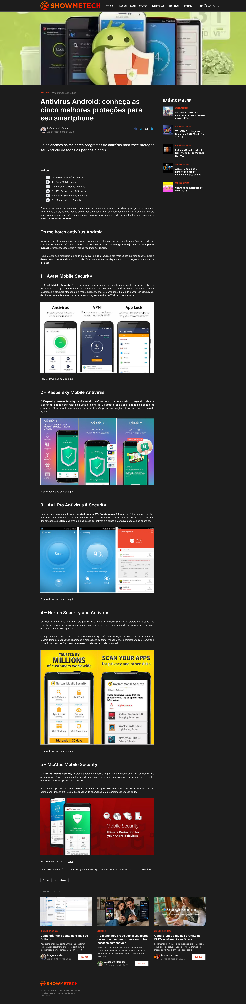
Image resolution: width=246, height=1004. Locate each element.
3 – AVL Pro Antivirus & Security (69, 191)
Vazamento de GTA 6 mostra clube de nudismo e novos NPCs (190, 115)
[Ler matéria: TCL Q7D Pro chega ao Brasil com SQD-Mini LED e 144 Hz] (168, 130)
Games (177, 108)
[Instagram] (205, 5)
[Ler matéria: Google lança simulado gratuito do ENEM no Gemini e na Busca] (180, 911)
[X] (214, 5)
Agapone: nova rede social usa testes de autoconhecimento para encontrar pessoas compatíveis (122, 939)
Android (46, 880)
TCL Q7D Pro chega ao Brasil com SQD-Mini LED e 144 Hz (189, 134)
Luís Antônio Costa (57, 128)
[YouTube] (201, 5)
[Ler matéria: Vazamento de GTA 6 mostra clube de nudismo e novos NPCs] (168, 111)
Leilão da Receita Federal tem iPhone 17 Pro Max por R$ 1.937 (189, 153)
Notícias (184, 108)
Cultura (186, 164)
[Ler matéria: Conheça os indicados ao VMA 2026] (168, 187)
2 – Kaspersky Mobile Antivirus (68, 186)
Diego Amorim (55, 955)
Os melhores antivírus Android (68, 177)
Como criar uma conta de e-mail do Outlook (64, 937)
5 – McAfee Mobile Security (66, 200)
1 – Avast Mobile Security (65, 182)
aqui (70, 378)
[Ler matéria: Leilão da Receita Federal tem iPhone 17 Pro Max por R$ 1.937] (168, 149)
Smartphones (60, 880)
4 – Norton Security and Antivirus (69, 195)
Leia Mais (84, 957)
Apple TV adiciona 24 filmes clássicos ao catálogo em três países (188, 171)
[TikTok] (209, 5)
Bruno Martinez (169, 955)
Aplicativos (44, 92)
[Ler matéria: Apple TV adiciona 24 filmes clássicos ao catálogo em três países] (168, 168)
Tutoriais (44, 931)
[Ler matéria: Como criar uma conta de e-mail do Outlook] (66, 911)
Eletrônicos (180, 126)
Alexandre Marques (114, 961)
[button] (219, 6)
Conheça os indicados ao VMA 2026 (189, 189)
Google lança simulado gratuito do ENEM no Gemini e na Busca (177, 937)
